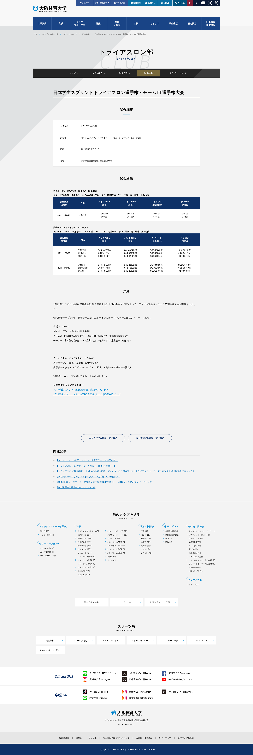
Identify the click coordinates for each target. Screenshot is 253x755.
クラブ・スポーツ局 (50, 34)
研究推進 (192, 23)
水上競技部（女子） (47, 552)
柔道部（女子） (146, 545)
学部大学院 (117, 23)
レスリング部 (146, 553)
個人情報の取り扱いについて (116, 738)
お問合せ (151, 3)
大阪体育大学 (49, 9)
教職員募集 (64, 738)
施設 (98, 23)
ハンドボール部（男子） (116, 549)
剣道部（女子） (146, 538)
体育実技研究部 (195, 542)
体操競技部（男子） (172, 531)
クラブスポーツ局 (79, 23)
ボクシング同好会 (196, 571)
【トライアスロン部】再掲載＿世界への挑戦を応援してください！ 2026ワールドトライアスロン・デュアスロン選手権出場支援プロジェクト (126, 471)
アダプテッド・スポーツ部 (199, 535)
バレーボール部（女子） (116, 545)
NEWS (166, 3)
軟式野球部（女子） (85, 545)
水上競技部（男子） (47, 548)
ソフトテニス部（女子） (86, 560)
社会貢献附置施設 (210, 23)
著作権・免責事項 (144, 738)
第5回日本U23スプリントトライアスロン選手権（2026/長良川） (88, 476)
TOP (35, 34)
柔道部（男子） (146, 542)
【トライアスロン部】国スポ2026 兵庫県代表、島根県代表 (87, 460)
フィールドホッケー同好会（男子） (202, 560)
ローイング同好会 (196, 556)
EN (190, 3)
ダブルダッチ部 (195, 545)
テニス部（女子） (84, 574)
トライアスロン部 (70, 34)
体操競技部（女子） (172, 535)
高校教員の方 (119, 3)
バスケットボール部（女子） (118, 535)
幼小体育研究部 (195, 553)
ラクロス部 (111, 560)
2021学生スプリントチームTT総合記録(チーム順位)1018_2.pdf (86, 394)
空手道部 (144, 531)
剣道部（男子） (146, 535)
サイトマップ (165, 738)
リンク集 (92, 738)
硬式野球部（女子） (85, 538)
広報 (136, 23)
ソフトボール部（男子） (86, 563)
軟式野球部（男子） (85, 542)
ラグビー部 (111, 556)
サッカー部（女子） (85, 553)
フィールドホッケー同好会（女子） (202, 563)
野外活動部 (193, 549)
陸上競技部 (44, 531)
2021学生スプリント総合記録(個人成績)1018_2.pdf (80, 389)
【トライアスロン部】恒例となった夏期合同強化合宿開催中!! (86, 465)
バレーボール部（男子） (116, 542)
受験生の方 (84, 3)
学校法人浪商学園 (186, 738)
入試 (61, 23)
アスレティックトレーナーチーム (202, 531)
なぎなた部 (145, 549)
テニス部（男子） (84, 571)
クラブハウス (194, 584)
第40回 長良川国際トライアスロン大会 (76, 487)
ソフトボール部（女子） (86, 567)
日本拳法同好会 (195, 567)
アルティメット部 (196, 538)
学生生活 (173, 23)
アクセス (181, 3)
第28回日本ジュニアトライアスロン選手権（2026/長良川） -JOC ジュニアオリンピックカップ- (105, 482)
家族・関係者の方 (102, 3)
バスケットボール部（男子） (118, 531)
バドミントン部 (113, 538)
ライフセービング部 (48, 555)
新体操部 (168, 542)
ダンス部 (168, 538)
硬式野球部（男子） (85, 535)
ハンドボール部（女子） (116, 553)
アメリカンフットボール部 (88, 531)
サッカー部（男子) (85, 549)
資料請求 (137, 3)
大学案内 (42, 23)
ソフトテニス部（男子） (86, 556)
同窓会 (79, 738)
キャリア (154, 23)
